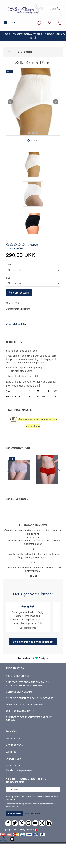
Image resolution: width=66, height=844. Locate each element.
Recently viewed (17, 498)
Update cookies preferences (19, 770)
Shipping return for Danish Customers (29, 698)
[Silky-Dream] (25, 8)
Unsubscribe (32, 813)
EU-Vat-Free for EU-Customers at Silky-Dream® (29, 719)
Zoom (34, 140)
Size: (8, 277)
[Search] (59, 8)
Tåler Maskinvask (20, 410)
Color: (9, 264)
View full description (16, 324)
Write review (16, 248)
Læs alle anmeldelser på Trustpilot (33, 641)
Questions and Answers (20, 710)
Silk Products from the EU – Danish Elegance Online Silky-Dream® (27, 684)
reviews (33, 244)
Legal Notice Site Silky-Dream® (24, 704)
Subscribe (14, 813)
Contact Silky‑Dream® (19, 691)
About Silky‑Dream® (18, 675)
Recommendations (18, 447)
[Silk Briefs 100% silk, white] (33, 102)
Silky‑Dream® (27, 829)
